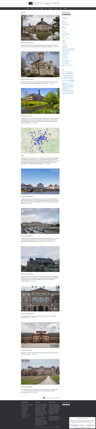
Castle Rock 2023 (65, 63)
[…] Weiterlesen (56, 46)
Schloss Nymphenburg (27, 196)
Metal (64, 84)
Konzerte (63, 31)
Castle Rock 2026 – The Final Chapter (68, 48)
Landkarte (63, 42)
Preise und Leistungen (56, 406)
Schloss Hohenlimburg (27, 274)
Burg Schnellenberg (65, 54)
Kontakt (60, 8)
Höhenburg (67, 80)
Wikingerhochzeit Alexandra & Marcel (68, 50)
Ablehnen (82, 425)
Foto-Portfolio (52, 409)
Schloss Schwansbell (27, 79)
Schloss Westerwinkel (27, 42)
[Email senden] (63, 14)
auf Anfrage (37, 415)
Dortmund (73, 73)
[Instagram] (70, 14)
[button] (73, 8)
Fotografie (71, 77)
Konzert (71, 80)
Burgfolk (71, 72)
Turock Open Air (69, 91)
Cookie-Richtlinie (77, 427)
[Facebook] (68, 14)
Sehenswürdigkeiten (65, 24)
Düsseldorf (66, 75)
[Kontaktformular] (66, 14)
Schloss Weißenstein (27, 387)
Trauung (63, 91)
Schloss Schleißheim (27, 236)
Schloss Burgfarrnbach (27, 313)
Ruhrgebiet (67, 88)
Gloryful (71, 78)
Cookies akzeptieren (74, 425)
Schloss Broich (70, 90)
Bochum (66, 72)
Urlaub (72, 91)
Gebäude (64, 78)
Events (63, 30)
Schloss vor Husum (26, 116)
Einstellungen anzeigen (90, 425)
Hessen (73, 78)
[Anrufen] (64, 14)
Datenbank (50, 8)
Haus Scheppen (64, 56)
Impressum (88, 427)
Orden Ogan (68, 87)
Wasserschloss (70, 93)
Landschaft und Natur (65, 33)
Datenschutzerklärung (83, 427)
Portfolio (32, 8)
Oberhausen (64, 87)
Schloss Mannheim (26, 350)
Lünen (73, 82)
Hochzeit (63, 80)
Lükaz (71, 82)
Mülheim (68, 84)
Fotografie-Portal (65, 44)
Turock (65, 91)
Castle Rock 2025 (65, 57)
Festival (66, 77)
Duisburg (63, 75)
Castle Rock (64, 73)
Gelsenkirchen (67, 78)
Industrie (63, 36)
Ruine (69, 88)
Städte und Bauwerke (65, 34)
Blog (37, 8)
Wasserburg (64, 93)
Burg (68, 72)
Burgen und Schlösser (65, 37)
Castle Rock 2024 (65, 59)
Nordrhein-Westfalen (67, 85)
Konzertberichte (64, 22)
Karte (46, 8)
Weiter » (58, 397)
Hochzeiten (64, 21)
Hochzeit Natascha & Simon (66, 60)
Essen (70, 75)
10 (55, 397)
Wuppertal (63, 94)
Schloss (64, 90)
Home (28, 8)
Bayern (63, 72)
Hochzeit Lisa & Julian (65, 62)
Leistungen (41, 8)
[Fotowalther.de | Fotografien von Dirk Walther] (48, 3)
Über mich (55, 8)
